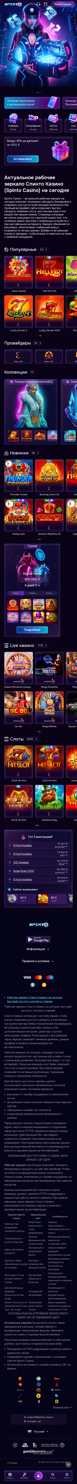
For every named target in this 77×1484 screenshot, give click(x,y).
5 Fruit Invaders (22, 845)
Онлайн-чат (34, 1421)
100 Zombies (21, 862)
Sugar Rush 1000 (23, 871)
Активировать (23, 159)
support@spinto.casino (40, 1417)
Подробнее (32, 630)
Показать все (60, 1407)
